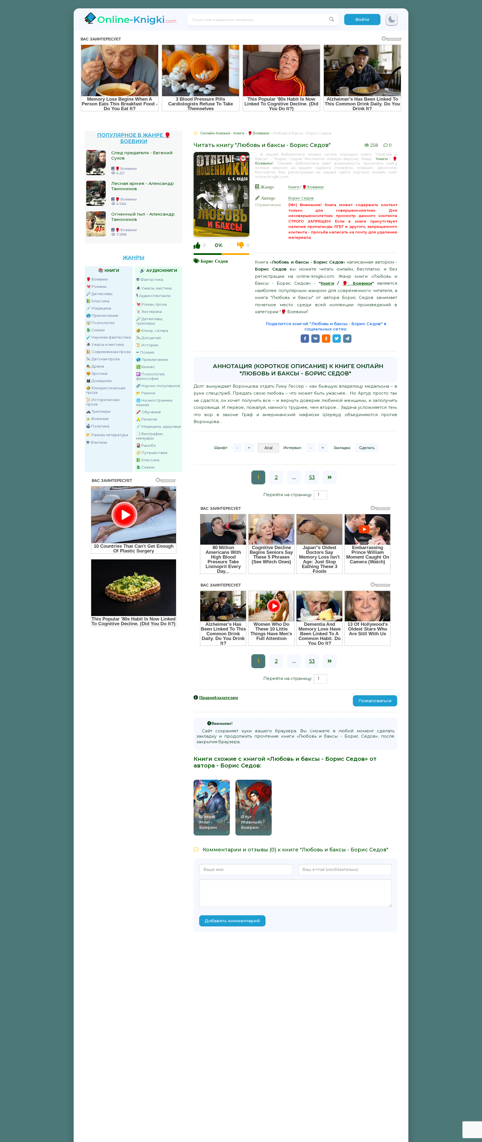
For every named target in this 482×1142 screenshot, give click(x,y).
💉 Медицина (98, 308)
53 (312, 477)
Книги (382, 158)
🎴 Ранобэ (146, 445)
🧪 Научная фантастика (108, 337)
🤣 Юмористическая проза (105, 390)
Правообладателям (218, 697)
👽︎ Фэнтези (96, 442)
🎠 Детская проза (103, 359)
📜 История (147, 345)
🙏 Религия (146, 419)
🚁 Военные (97, 418)
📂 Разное (145, 393)
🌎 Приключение (102, 315)
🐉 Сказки (95, 330)
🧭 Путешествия (151, 452)
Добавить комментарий (232, 920)
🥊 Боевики (97, 279)
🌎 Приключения (152, 359)
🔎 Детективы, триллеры (149, 321)
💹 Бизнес (145, 366)
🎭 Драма (95, 366)
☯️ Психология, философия (150, 376)
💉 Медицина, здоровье (158, 426)
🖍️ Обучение (148, 412)
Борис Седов (214, 261)
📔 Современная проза (108, 351)
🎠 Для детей (148, 337)
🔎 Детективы (99, 293)
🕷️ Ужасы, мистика (154, 288)
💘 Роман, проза (151, 304)
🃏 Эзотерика (149, 311)
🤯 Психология (100, 322)
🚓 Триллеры (98, 411)
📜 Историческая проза (102, 401)
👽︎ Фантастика (149, 279)
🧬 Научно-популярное (158, 385)
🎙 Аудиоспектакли (153, 295)
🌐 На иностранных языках (154, 402)
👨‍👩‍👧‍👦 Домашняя (99, 380)
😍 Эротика (96, 373)
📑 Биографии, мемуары (149, 435)
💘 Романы (96, 286)
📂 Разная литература (107, 435)
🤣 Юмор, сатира (152, 330)
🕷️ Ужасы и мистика (105, 344)
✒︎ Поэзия (145, 352)
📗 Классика (97, 301)
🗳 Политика (97, 426)
